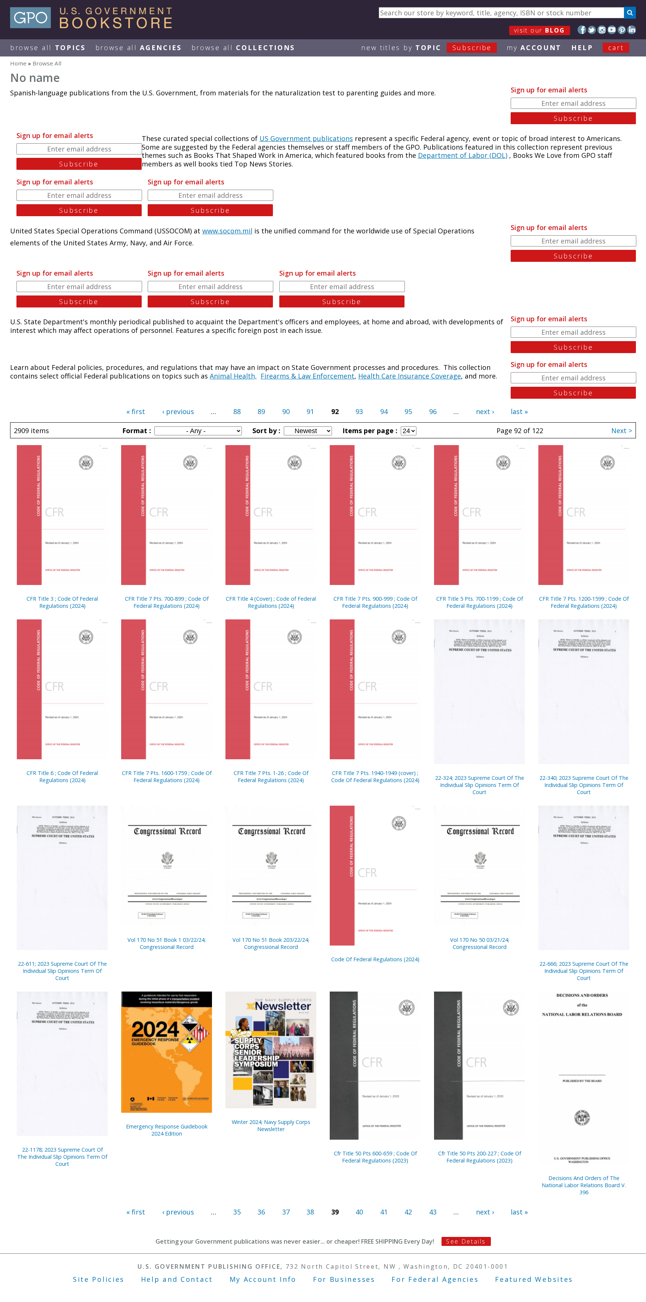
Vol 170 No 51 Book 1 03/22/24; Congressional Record (166, 943)
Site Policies (98, 1279)
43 (433, 1211)
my (534, 47)
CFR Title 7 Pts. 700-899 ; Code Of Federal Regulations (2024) (167, 602)
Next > (621, 430)
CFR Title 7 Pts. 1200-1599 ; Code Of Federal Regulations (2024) (584, 602)
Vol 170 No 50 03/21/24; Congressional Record (479, 943)
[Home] (94, 25)
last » (519, 411)
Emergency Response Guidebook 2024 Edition (166, 1130)
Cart (616, 47)
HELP (582, 47)
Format (135, 430)
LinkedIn (631, 29)
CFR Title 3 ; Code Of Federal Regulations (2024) (62, 602)
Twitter (592, 29)
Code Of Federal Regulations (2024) (375, 959)
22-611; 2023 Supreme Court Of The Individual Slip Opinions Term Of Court (62, 970)
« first (135, 411)
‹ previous (178, 411)
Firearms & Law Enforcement (307, 375)
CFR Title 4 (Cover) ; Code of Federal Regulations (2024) (271, 602)
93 (359, 411)
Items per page (369, 430)
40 (359, 1211)
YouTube (611, 29)
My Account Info (263, 1279)
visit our (539, 30)
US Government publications (306, 138)
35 (237, 1211)
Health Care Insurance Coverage (409, 375)
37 (286, 1211)
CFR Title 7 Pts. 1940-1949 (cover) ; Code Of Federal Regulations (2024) (375, 776)
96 (433, 411)
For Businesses (344, 1279)
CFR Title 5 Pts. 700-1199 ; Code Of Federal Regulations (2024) (479, 602)
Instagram (601, 29)
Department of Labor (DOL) (462, 155)
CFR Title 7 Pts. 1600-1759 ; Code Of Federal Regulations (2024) (167, 776)
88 (237, 411)
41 (384, 1211)
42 (408, 1211)
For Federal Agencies (435, 1279)
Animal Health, (233, 375)
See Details (466, 1241)
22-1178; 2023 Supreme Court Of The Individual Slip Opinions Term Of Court (62, 1156)
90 (286, 411)
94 (384, 411)
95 (408, 411)
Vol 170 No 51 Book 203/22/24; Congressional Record (271, 943)
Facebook (582, 29)
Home (18, 63)
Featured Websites (534, 1279)
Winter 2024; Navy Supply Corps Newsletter (271, 1125)
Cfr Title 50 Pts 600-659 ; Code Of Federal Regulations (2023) (375, 1157)
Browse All (48, 47)
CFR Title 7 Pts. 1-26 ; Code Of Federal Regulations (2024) (271, 776)
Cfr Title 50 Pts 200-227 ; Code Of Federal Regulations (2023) (479, 1157)
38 (310, 1211)
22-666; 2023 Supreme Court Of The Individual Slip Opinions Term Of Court (583, 970)
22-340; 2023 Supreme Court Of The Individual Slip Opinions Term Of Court (583, 785)
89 (261, 411)
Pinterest (622, 29)
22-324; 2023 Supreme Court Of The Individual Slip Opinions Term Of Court (479, 785)
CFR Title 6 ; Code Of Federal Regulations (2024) (62, 776)
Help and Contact (177, 1279)
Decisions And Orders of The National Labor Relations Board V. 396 (584, 1185)
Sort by (265, 430)
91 (310, 411)
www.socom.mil (227, 230)
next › (485, 411)
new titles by (426, 47)
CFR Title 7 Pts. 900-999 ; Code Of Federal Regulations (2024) (375, 602)
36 (261, 1211)
